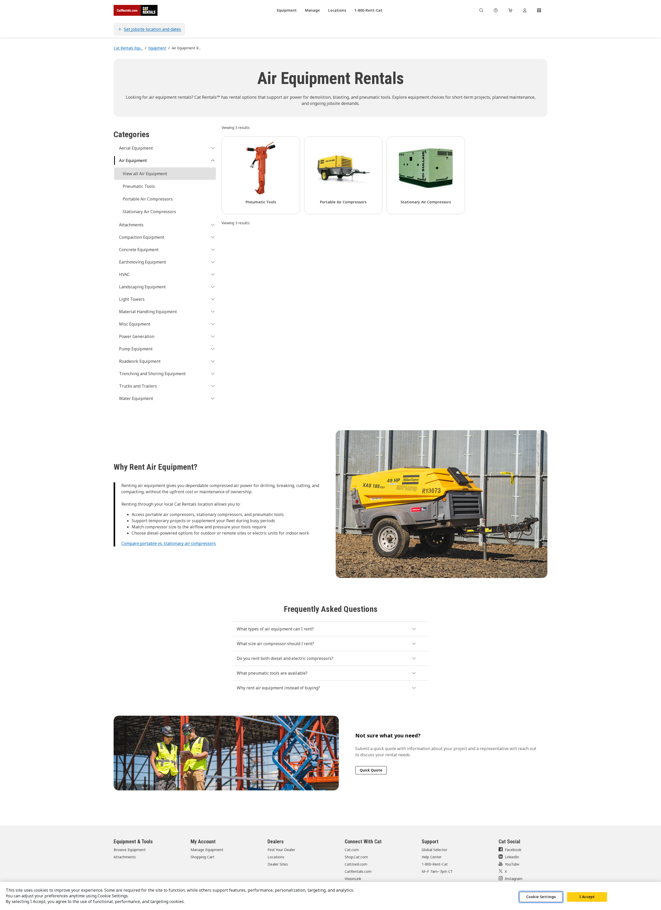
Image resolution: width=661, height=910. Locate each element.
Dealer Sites (277, 864)
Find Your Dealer (281, 849)
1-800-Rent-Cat (435, 864)
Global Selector (434, 849)
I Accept (587, 896)
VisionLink (353, 878)
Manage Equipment (207, 849)
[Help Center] (496, 10)
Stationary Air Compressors (149, 211)
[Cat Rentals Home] (136, 10)
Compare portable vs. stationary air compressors (168, 543)
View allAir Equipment (145, 173)
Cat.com (352, 849)
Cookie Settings (541, 896)
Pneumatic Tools (139, 186)
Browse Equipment (130, 849)
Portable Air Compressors (148, 199)
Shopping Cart (202, 856)
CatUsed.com (356, 864)
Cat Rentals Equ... (128, 47)
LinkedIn (512, 856)
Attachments (125, 856)
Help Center (432, 856)
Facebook (513, 849)
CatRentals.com (358, 871)
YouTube (512, 864)
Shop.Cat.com (356, 856)
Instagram (513, 878)
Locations (275, 856)
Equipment (157, 47)
